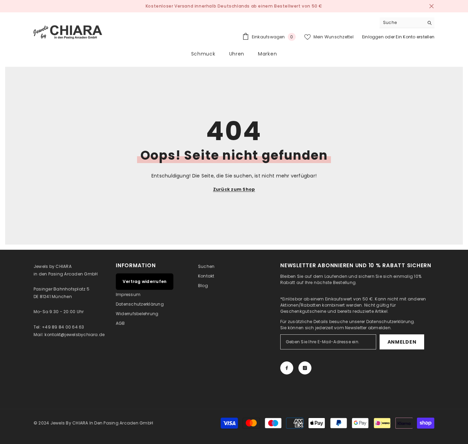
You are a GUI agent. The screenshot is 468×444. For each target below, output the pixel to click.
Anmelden (402, 341)
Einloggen (373, 37)
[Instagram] (304, 367)
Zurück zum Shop (234, 189)
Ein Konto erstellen (415, 37)
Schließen (431, 6)
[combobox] (402, 22)
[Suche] (407, 22)
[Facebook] (286, 367)
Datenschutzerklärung (390, 321)
